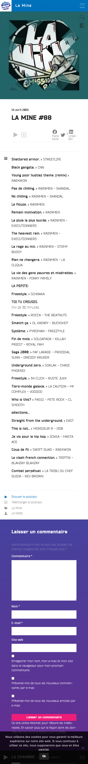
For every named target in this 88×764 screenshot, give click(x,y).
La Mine (17, 508)
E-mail (17, 623)
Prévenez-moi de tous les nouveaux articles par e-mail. (43, 703)
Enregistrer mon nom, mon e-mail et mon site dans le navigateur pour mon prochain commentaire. (42, 665)
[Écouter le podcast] (16, 135)
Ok (44, 756)
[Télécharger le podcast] (24, 135)
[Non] (83, 748)
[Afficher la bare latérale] (82, 25)
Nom (16, 606)
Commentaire (22, 556)
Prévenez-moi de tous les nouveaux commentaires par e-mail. (42, 685)
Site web (17, 639)
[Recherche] (82, 17)
